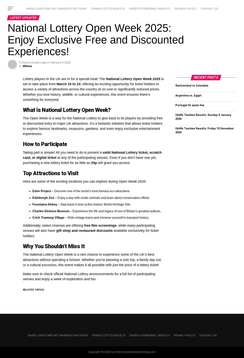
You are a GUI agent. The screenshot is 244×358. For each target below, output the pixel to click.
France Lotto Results (108, 8)
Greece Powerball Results (149, 8)
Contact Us (209, 8)
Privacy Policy (185, 8)
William (27, 66)
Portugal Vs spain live (189, 105)
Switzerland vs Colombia (191, 85)
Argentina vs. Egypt (188, 95)
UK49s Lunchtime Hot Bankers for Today (56, 8)
